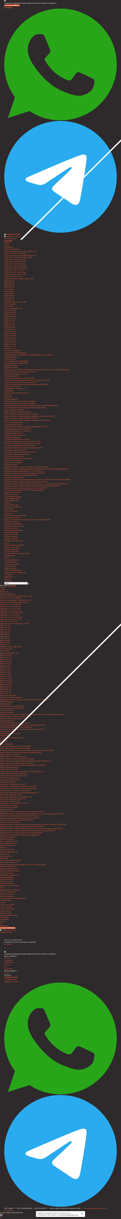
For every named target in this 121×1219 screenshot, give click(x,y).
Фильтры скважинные (11, 249)
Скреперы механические (13, 507)
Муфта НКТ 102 (9, 283)
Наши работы (8, 577)
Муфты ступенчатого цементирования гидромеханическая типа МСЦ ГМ (29, 416)
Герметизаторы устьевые (13, 460)
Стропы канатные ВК (11, 560)
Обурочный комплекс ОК (13, 517)
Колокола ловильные (11, 551)
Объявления (8, 247)
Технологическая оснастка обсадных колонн (19, 372)
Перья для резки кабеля (12, 492)
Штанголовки (9, 509)
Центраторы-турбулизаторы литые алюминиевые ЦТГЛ (23, 448)
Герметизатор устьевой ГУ (13, 463)
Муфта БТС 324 (9, 319)
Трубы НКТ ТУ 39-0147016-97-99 (15, 268)
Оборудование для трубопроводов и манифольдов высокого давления (28, 355)
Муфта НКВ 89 (9, 295)
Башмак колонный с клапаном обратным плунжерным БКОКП (25, 488)
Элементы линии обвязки (13, 570)
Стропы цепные (9, 566)
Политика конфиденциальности (95, 1208)
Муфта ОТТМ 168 (10, 338)
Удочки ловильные (10, 511)
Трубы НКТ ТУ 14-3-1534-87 (14, 270)
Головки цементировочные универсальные (19, 378)
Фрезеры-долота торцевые (13, 541)
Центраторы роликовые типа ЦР (15, 450)
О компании (8, 574)
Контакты (7, 579)
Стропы (7, 558)
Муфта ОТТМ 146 (10, 317)
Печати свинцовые (10, 528)
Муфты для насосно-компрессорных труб (18, 279)
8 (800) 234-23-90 (12, 234)
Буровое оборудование (12, 350)
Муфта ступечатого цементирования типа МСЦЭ (21, 414)
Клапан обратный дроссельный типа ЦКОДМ (19, 401)
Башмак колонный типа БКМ (14, 477)
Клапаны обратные (10, 399)
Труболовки (8, 513)
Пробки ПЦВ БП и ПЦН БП (13, 424)
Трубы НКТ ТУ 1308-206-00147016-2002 (18, 257)
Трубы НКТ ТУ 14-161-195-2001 (15, 260)
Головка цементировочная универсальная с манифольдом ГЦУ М (26, 380)
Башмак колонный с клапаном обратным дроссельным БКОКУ (25, 481)
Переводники (9, 391)
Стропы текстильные (11, 564)
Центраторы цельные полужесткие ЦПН (18, 458)
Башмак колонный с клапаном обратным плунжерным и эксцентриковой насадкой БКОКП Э (36, 469)
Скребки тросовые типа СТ (13, 433)
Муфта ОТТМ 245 (10, 331)
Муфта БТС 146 (9, 329)
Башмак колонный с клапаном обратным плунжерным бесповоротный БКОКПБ (31, 486)
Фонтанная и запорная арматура (15, 353)
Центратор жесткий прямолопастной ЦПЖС (19, 446)
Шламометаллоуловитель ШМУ (15, 515)
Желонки (7, 503)
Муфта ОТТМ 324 (10, 334)
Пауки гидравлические (12, 498)
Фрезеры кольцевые (11, 539)
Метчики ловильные (11, 549)
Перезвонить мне (10, 238)
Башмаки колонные (11, 465)
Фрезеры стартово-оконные (14, 526)
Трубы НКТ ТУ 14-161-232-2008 (15, 266)
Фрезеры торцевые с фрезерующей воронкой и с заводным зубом (27, 520)
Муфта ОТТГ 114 (9, 348)
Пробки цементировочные (13, 422)
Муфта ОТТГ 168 (10, 342)
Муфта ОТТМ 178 (10, 336)
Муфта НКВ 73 (9, 289)
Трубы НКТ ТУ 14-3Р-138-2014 (15, 262)
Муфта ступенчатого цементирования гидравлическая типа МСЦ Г (27, 420)
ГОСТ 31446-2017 (10, 304)
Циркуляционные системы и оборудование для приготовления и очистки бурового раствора (36, 370)
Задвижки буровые (10, 357)
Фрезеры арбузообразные (13, 524)
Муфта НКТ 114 (9, 281)
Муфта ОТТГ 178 (10, 315)
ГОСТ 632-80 (9, 306)
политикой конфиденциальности (68, 1215)
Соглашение (8, 1210)
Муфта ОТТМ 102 (10, 310)
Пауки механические (11, 501)
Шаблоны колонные (11, 494)
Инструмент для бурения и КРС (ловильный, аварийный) (23, 490)
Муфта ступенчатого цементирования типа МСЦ (21, 418)
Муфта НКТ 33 (9, 300)
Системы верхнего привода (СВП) (16, 363)
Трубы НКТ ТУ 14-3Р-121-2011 (14, 264)
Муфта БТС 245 (9, 321)
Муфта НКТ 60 (9, 293)
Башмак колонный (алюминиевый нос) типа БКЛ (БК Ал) (23, 471)
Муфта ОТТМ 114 (10, 340)
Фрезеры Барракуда (11, 532)
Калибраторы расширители (13, 530)
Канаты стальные (10, 568)
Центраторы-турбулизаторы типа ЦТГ (17, 439)
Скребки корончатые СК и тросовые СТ (18, 431)
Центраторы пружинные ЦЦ (14, 456)
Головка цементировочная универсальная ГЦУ (20, 382)
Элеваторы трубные (11, 365)
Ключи (6, 543)
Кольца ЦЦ (8, 395)
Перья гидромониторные (13, 496)
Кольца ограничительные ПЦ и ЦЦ (16, 393)
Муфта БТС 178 (9, 323)
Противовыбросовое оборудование (16, 361)
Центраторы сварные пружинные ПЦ (17, 454)
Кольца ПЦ (8, 397)
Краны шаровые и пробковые (14, 410)
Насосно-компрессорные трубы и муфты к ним (20, 251)
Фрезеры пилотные (11, 534)
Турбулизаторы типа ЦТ (12, 386)
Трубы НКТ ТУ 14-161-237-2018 (15, 272)
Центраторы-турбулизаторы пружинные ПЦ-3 (20, 452)
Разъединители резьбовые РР (14, 388)
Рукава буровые (9, 556)
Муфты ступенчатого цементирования (17, 412)
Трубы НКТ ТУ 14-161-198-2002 (15, 253)
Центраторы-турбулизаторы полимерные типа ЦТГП (22, 441)
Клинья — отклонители (12, 547)
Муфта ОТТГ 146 (10, 344)
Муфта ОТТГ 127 (10, 346)
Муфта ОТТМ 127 (10, 327)
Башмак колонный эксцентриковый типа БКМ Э (20, 475)
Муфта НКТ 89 (9, 285)
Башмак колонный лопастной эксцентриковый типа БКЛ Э (24, 473)
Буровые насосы (10, 359)
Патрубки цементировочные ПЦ (15, 374)
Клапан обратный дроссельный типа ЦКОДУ (19, 403)
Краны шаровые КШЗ (11, 376)
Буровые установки (11, 367)
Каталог (7, 245)
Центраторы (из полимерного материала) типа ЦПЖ (22, 443)
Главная (7, 243)
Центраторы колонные (12, 437)
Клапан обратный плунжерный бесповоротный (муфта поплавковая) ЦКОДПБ (31, 405)
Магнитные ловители (11, 522)
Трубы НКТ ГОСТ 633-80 (13, 277)
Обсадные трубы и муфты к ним (15, 302)
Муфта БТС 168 (9, 325)
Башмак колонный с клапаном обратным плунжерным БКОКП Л (26, 467)
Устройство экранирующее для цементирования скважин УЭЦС (26, 384)
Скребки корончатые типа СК (14, 435)
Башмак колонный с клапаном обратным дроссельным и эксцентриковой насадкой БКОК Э (35, 484)
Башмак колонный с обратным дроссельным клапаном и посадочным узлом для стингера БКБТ (37, 479)
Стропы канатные (10, 562)
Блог (1, 924)
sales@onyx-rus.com (13, 236)
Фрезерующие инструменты (14, 545)
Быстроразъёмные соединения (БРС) (17, 553)
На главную (8, 944)
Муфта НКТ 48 (9, 298)
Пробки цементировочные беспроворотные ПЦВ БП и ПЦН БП (26, 427)
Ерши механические (11, 505)
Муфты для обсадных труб (13, 308)
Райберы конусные (10, 536)
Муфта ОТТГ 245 (10, 312)
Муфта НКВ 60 (9, 291)
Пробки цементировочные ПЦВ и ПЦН (17, 429)
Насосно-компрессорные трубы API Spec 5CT (20, 255)
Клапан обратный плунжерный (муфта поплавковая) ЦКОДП (25, 408)
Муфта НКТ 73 (9, 287)
